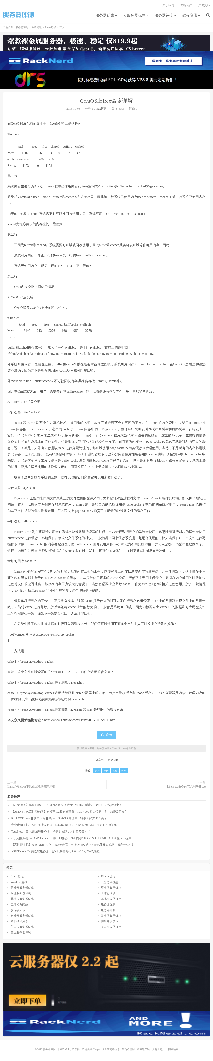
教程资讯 (189, 15)
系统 (114, 770)
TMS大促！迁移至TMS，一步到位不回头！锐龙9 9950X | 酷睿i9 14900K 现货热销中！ (66, 805)
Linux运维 (50, 27)
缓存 (123, 770)
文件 (106, 770)
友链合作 (186, 5)
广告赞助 (204, 5)
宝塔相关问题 (19, 904)
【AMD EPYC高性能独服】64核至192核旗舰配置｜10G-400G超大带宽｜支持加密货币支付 (69, 811)
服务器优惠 (104, 15)
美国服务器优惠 (111, 927)
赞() (108, 734)
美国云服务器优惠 (22, 927)
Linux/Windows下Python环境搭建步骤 (31, 786)
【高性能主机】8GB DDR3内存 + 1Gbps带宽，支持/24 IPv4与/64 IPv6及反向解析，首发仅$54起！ (73, 844)
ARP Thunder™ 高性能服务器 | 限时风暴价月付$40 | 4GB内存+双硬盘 (55, 851)
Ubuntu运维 (108, 876)
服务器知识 (18, 910)
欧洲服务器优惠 (111, 915)
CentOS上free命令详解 (106, 101)
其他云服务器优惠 (22, 899)
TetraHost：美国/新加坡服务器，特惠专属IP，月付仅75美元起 (50, 831)
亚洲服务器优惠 (111, 887)
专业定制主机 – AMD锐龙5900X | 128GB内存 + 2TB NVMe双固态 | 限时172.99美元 (64, 824)
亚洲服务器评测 (21, 893)
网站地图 (173, 1049)
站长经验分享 (19, 921)
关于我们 (168, 5)
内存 (97, 770)
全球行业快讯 (109, 893)
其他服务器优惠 (111, 899)
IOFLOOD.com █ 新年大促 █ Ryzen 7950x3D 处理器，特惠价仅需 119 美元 (59, 818)
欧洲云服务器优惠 (22, 915)
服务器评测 (18, 14)
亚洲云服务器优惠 (22, 887)
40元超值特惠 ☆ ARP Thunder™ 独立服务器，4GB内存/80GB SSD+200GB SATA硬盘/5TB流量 (71, 838)
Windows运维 (19, 882)
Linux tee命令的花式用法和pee (186, 786)
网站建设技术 (109, 921)
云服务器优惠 (134, 15)
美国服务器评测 (21, 932)
